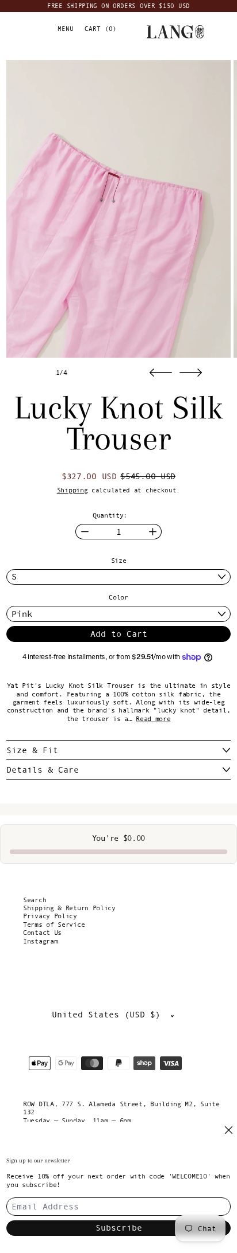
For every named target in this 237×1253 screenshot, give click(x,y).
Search (34, 900)
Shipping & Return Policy (69, 908)
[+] (153, 531)
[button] (118, 209)
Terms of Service (54, 925)
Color (118, 597)
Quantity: (110, 515)
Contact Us (42, 933)
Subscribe (118, 1227)
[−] (84, 531)
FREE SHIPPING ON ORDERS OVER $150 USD (118, 5)
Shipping (72, 490)
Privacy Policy (50, 916)
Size (119, 561)
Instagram (40, 941)
